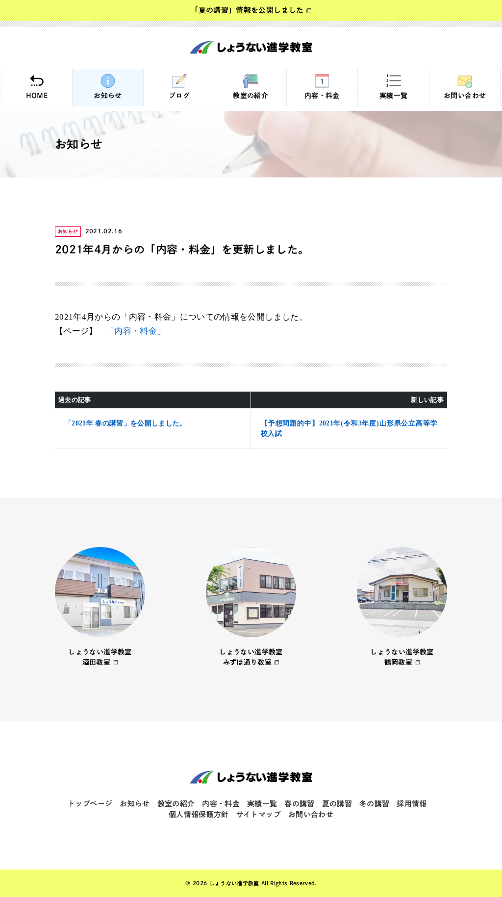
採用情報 (412, 803)
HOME (37, 95)
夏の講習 (337, 803)
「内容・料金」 (135, 331)
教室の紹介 (250, 95)
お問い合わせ (465, 95)
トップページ (90, 803)
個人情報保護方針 (199, 814)
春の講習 (299, 803)
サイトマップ (258, 814)
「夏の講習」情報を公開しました (247, 10)
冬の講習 (374, 803)
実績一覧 (393, 95)
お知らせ (108, 95)
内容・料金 (322, 95)
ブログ (179, 95)
